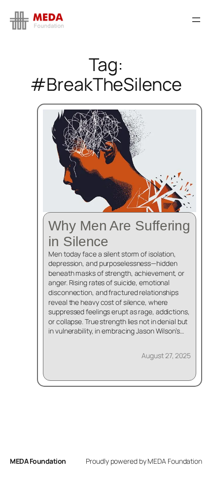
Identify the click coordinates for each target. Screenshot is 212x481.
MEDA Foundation (38, 461)
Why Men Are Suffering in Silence (119, 233)
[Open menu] (196, 20)
